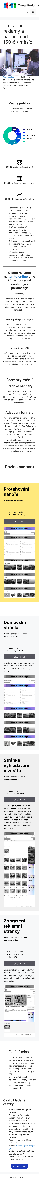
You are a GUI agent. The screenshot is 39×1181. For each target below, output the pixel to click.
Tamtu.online (8, 77)
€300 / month (20, 521)
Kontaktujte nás (19, 1166)
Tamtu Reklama (28, 5)
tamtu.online (18, 276)
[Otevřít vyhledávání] (27, 12)
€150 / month (19, 657)
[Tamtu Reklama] (9, 5)
